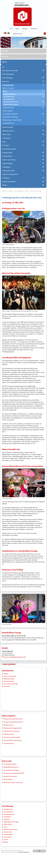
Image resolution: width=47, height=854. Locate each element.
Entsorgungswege (9, 814)
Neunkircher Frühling (9, 94)
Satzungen (5, 145)
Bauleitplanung (8, 809)
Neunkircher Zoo (8, 725)
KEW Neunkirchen (9, 734)
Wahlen (4, 185)
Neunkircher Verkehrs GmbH (12, 737)
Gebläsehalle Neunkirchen (11, 767)
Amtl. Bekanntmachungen (10, 70)
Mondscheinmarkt (8, 99)
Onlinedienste (6, 138)
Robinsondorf (8, 832)
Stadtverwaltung (7, 163)
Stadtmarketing (7, 156)
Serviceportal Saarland (9, 149)
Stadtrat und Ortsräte (9, 160)
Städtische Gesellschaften (10, 174)
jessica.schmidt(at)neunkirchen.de (15, 657)
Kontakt (24, 29)
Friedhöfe (6, 819)
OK (39, 851)
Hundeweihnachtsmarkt (10, 104)
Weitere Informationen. (24, 852)
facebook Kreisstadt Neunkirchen (13, 719)
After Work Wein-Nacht (10, 102)
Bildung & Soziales (9, 679)
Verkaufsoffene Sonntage (10, 117)
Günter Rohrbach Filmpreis (11, 770)
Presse (4, 142)
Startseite (34, 29)
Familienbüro (7, 817)
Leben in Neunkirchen (10, 676)
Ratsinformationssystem (10, 829)
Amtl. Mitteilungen (8, 74)
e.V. (27, 414)
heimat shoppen (8, 111)
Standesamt (6, 178)
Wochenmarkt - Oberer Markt (12, 120)
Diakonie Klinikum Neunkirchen (13, 740)
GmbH (28, 458)
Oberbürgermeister (8, 131)
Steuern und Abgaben (9, 181)
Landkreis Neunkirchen (10, 776)
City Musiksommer (9, 96)
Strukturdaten (8, 837)
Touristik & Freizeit (9, 681)
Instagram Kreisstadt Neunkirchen (13, 722)
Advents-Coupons (8, 88)
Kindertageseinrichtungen (11, 822)
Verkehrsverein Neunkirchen (12, 731)
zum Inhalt (5, 56)
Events (5, 91)
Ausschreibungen (7, 78)
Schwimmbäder (8, 834)
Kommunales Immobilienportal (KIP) (14, 773)
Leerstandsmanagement (10, 114)
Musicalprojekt (8, 779)
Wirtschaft (7, 686)
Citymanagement (8, 85)
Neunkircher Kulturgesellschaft (12, 728)
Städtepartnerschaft (8, 171)
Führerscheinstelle (7, 127)
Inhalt (17, 29)
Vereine (6, 839)
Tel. (3, 655)
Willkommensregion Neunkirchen (13, 782)
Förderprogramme (8, 108)
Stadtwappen (6, 167)
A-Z (11, 29)
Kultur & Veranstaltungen (11, 684)
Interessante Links (8, 123)
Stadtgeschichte (7, 153)
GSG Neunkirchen (9, 743)
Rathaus (4, 62)
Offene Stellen (6, 134)
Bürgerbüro (5, 81)
